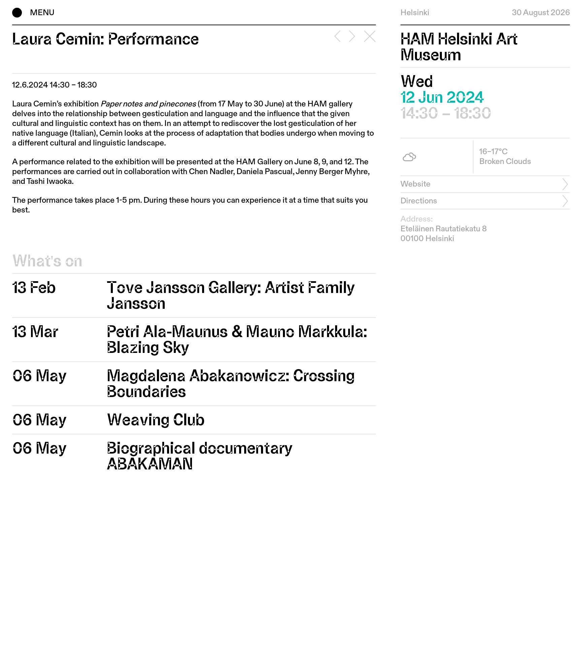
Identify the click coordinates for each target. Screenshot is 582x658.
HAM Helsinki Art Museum (459, 47)
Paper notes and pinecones (148, 104)
